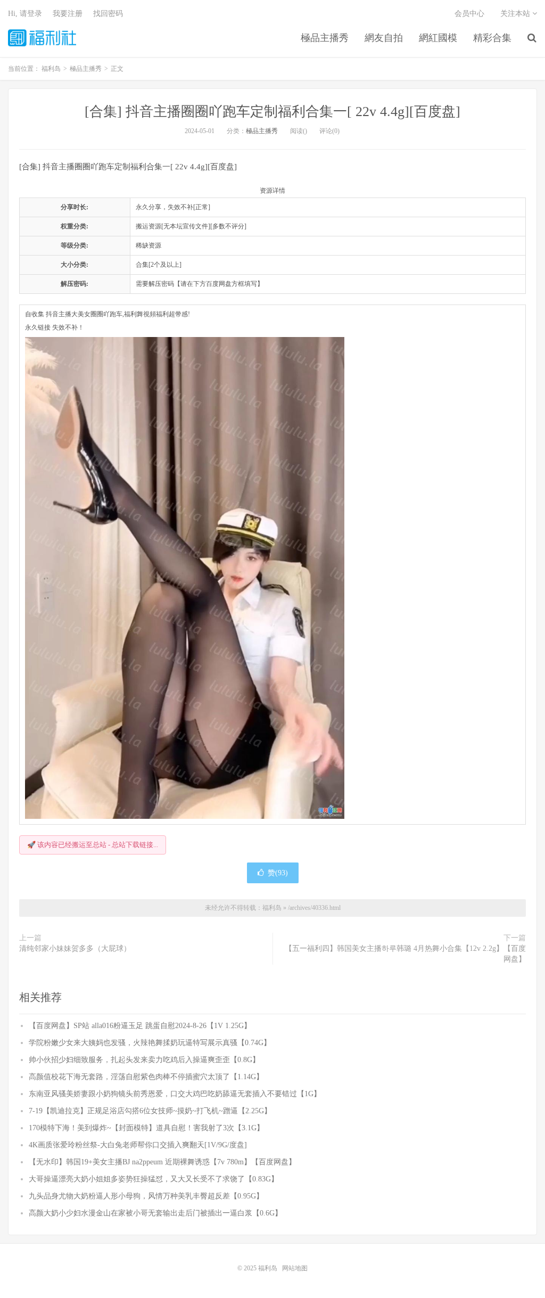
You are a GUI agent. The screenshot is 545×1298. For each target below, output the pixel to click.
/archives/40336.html (314, 907)
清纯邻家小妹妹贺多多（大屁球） (75, 948)
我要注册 (67, 14)
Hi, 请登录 (25, 14)
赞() (278, 873)
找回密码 (108, 14)
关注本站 (516, 14)
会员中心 (469, 14)
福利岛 (42, 37)
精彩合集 (492, 37)
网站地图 (295, 1268)
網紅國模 (438, 37)
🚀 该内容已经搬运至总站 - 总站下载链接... (92, 845)
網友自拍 (384, 37)
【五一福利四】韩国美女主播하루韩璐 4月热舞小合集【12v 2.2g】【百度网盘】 (405, 953)
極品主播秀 (325, 37)
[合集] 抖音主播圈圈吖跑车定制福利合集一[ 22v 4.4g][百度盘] (272, 111)
